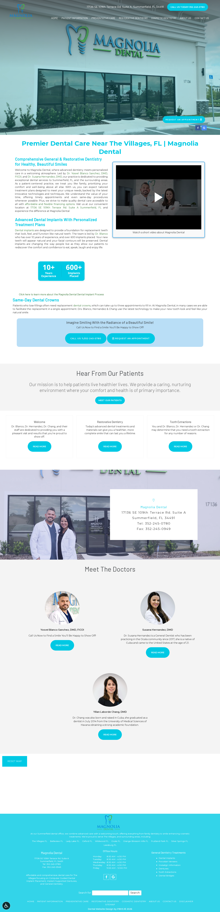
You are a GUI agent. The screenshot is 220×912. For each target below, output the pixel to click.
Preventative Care (103, 18)
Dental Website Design (100, 909)
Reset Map (14, 761)
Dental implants (24, 230)
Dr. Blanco (101, 233)
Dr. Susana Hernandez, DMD (45, 176)
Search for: (85, 892)
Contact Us (202, 18)
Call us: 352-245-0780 (85, 338)
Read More (65, 645)
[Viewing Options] (6, 906)
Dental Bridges (166, 875)
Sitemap (110, 904)
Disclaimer (186, 901)
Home (54, 18)
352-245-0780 (158, 523)
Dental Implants (167, 858)
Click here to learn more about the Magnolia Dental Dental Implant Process (61, 294)
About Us (185, 18)
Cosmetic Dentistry (163, 18)
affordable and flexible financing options (50, 204)
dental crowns (82, 305)
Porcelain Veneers (168, 861)
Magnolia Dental (154, 507)
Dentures (163, 868)
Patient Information (75, 18)
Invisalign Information (169, 865)
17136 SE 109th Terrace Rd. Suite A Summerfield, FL (66, 207)
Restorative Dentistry (133, 18)
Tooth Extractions (167, 872)
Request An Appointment (132, 338)
